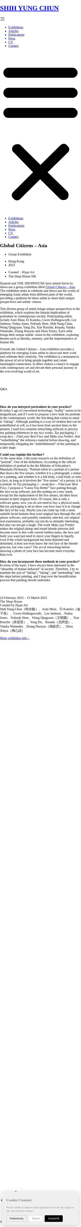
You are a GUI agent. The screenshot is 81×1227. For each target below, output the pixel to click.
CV (10, 42)
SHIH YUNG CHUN (29, 8)
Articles (13, 31)
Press (11, 38)
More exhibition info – (14, 638)
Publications (16, 34)
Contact (13, 46)
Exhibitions (15, 27)
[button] (40, 132)
